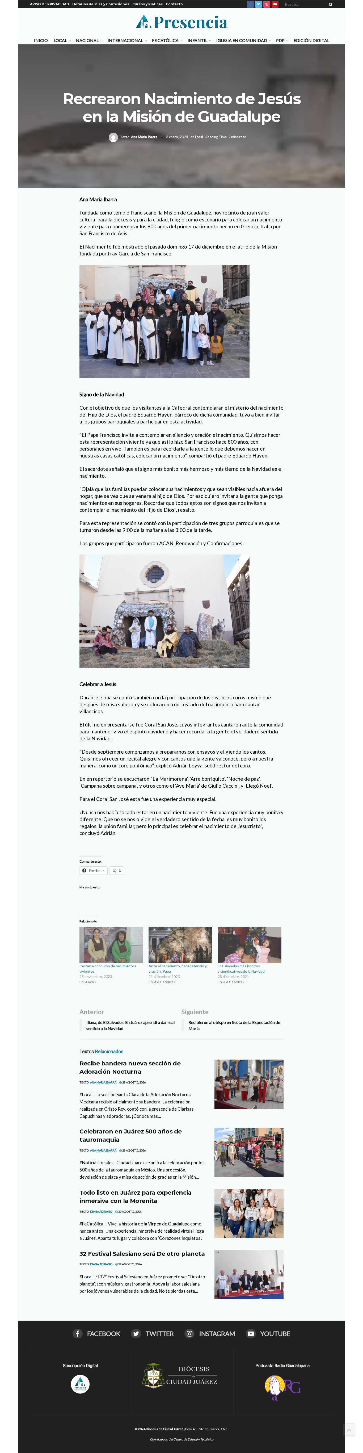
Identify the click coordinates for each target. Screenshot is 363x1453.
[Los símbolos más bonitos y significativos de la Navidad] (249, 945)
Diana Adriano (101, 1211)
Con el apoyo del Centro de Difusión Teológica (181, 1439)
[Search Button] (329, 4)
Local (60, 40)
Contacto (174, 4)
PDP (280, 40)
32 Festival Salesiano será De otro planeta (142, 1253)
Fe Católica (165, 40)
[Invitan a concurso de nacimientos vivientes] (111, 945)
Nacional (87, 40)
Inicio (41, 40)
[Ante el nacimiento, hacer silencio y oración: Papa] (180, 945)
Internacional (125, 40)
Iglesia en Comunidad (241, 40)
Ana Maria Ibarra (144, 137)
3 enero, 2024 (177, 137)
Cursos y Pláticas (147, 4)
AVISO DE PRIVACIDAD (49, 4)
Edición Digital (311, 40)
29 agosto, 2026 (134, 1082)
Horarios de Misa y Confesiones (100, 4)
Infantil (197, 40)
